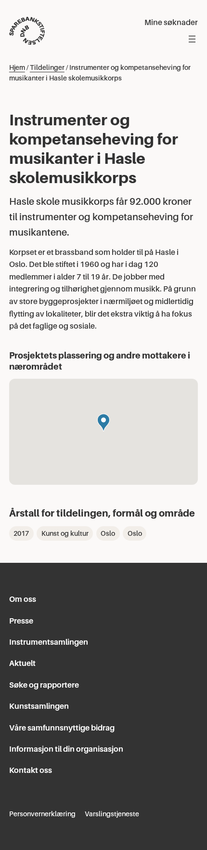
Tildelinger (47, 67)
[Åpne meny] (192, 39)
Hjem (17, 67)
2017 (21, 533)
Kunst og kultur (65, 533)
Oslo (108, 533)
